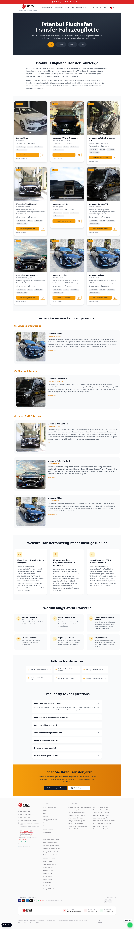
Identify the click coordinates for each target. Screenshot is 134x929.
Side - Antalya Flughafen (75, 818)
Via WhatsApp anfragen (81, 788)
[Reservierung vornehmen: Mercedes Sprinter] (67, 184)
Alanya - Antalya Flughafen (101, 807)
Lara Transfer (47, 883)
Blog (72, 8)
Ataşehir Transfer (48, 870)
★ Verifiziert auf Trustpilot (24, 842)
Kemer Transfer (47, 879)
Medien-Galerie (47, 832)
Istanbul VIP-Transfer (49, 858)
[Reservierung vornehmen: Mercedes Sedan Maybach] (30, 255)
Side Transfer (47, 886)
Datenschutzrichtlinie (23, 920)
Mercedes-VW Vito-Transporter (66, 138)
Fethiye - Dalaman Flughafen (76, 821)
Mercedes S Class (96, 275)
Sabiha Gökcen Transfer (50, 842)
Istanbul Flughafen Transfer (51, 839)
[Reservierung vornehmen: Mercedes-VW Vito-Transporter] (67, 118)
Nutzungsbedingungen (62, 920)
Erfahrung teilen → (22, 843)
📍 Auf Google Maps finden (24, 846)
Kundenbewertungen (49, 826)
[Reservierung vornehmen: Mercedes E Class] (67, 255)
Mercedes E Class (60, 275)
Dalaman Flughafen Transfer (51, 849)
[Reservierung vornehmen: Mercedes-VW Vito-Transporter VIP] (103, 118)
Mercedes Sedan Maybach (27, 275)
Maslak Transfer (47, 876)
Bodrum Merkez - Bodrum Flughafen (104, 821)
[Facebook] (110, 901)
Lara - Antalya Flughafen (100, 826)
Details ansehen (21, 159)
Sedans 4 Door (22, 138)
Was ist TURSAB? (22, 839)
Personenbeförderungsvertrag (37, 920)
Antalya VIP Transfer (49, 889)
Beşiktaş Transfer (48, 867)
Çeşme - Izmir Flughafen (75, 823)
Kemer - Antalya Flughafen (76, 810)
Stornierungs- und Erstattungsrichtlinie (78, 920)
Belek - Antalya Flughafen (100, 818)
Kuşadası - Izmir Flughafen (101, 829)
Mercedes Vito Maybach (26, 204)
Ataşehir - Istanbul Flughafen (76, 829)
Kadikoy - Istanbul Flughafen (76, 815)
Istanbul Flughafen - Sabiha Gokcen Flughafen (79, 807)
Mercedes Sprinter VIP (98, 204)
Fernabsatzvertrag (50, 920)
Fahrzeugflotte (58, 8)
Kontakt (45, 816)
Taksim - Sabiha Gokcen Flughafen (78, 826)
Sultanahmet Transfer (49, 864)
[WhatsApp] (130, 925)
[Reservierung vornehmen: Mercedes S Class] (103, 255)
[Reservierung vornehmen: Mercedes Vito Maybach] (30, 184)
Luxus (82, 45)
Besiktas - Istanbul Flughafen (76, 812)
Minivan (72, 45)
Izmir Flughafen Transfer (50, 855)
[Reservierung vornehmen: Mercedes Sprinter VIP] (103, 184)
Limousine (61, 45)
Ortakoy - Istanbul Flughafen (101, 815)
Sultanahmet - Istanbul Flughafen (103, 810)
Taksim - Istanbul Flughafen (101, 812)
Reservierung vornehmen (27, 155)
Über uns (46, 823)
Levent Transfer (47, 873)
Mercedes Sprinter (61, 204)
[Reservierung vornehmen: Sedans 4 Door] (30, 118)
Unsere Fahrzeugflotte (49, 807)
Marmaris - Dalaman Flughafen (102, 823)
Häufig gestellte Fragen (50, 820)
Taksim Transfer (47, 861)
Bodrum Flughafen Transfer (51, 845)
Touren (67, 8)
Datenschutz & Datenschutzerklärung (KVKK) (28, 923)
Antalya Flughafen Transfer (51, 852)
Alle (51, 45)
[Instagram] (105, 901)
